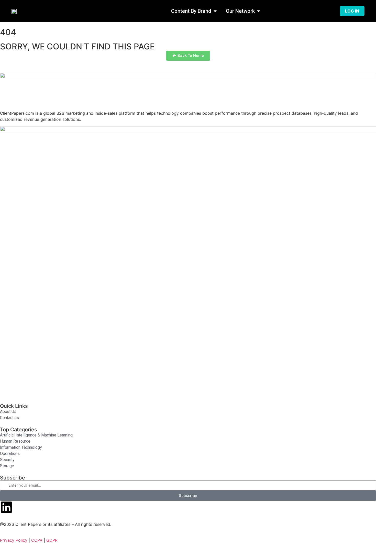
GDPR (52, 540)
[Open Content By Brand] (215, 11)
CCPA (36, 540)
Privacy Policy (13, 540)
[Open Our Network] (258, 11)
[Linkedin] (6, 507)
